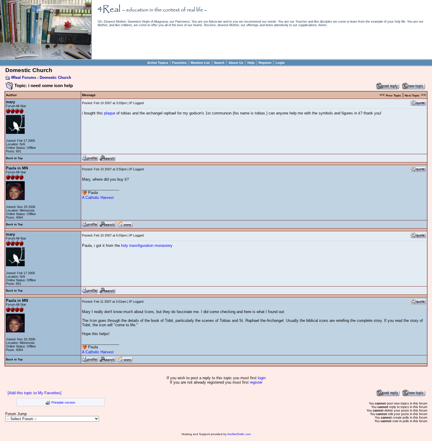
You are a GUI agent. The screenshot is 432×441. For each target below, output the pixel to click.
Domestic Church (55, 77)
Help (250, 62)
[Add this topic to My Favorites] (34, 393)
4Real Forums (23, 77)
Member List (200, 62)
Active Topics (157, 62)
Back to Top (14, 158)
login (262, 378)
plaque (109, 113)
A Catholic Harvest (98, 197)
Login (280, 62)
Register (265, 62)
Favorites (179, 62)
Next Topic (412, 95)
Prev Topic (393, 95)
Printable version (63, 402)
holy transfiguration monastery (147, 245)
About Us (236, 62)
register (256, 382)
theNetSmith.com (239, 434)
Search (219, 62)
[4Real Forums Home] (45, 58)
